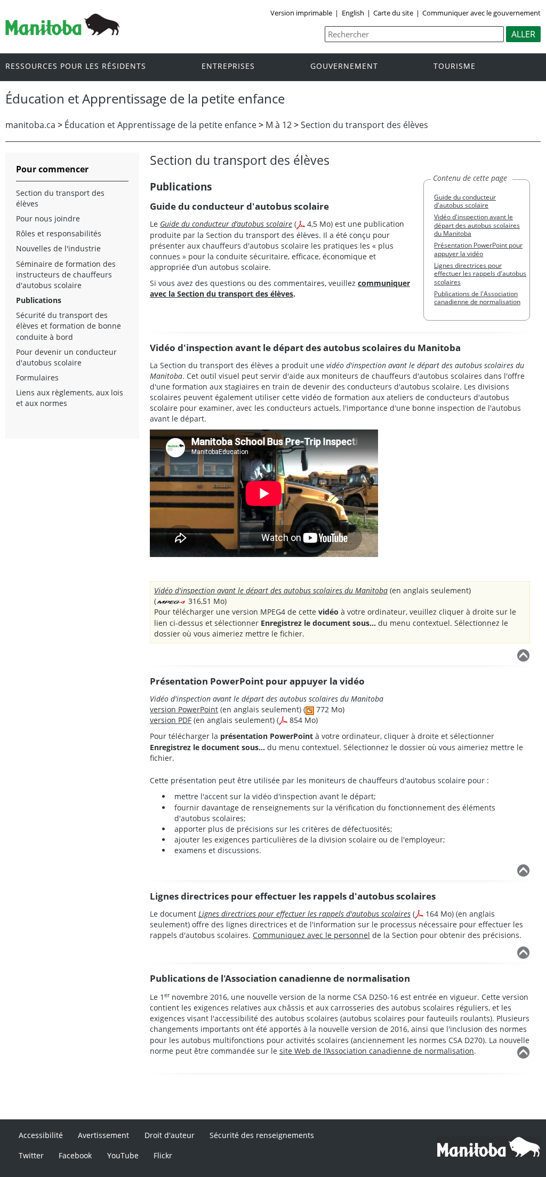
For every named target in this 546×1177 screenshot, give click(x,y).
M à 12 (279, 125)
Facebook (75, 1155)
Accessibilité (41, 1135)
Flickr (163, 1155)
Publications (38, 300)
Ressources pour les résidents (75, 66)
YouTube (123, 1155)
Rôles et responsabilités (58, 233)
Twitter (31, 1155)
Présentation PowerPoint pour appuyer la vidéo (478, 249)
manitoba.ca (30, 125)
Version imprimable (301, 13)
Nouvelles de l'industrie (58, 248)
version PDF (170, 720)
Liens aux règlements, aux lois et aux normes (69, 397)
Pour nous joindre (48, 218)
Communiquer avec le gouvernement (481, 13)
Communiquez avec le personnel (311, 935)
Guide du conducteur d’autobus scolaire (226, 224)
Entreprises (228, 66)
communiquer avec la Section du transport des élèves (280, 288)
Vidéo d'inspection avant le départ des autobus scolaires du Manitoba (477, 225)
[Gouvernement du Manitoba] (62, 32)
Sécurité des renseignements (262, 1135)
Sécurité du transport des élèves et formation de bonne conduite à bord (68, 325)
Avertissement (103, 1135)
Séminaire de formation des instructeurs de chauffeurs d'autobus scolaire (66, 274)
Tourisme (454, 66)
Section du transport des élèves (364, 125)
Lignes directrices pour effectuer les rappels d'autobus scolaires (480, 273)
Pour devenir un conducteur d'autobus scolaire (66, 357)
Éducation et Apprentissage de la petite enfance (160, 125)
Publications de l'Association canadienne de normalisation (477, 298)
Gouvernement (344, 66)
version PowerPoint (184, 709)
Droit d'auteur (169, 1135)
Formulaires (37, 377)
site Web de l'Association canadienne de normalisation (376, 1051)
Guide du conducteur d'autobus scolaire (465, 201)
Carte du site (393, 13)
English (353, 13)
